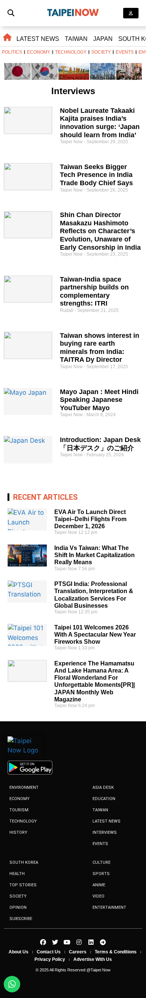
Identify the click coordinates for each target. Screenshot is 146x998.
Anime (98, 885)
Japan (103, 39)
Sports (101, 873)
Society (101, 52)
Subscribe (20, 918)
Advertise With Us (92, 959)
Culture (101, 862)
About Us (18, 952)
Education (103, 798)
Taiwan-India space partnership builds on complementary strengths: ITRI (94, 291)
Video (98, 896)
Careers (77, 952)
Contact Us (49, 952)
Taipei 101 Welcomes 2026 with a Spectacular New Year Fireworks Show (95, 634)
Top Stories (23, 885)
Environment (24, 787)
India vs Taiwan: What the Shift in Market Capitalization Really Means (94, 555)
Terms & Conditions (116, 952)
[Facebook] (43, 942)
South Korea (23, 862)
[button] (11, 13)
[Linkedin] (91, 942)
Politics (12, 52)
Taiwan (76, 39)
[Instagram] (79, 942)
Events (125, 52)
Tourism (18, 810)
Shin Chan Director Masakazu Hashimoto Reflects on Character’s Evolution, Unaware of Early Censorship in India (100, 231)
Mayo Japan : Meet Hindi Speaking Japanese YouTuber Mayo (99, 400)
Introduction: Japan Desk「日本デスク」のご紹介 (100, 444)
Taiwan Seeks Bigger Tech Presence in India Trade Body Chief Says (96, 175)
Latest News (37, 39)
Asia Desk (103, 787)
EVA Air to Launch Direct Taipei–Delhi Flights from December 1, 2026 (90, 519)
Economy (38, 52)
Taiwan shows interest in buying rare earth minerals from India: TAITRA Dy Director (99, 348)
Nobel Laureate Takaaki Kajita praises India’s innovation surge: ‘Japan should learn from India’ (100, 123)
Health (17, 873)
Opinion (18, 907)
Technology (70, 52)
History (18, 832)
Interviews (104, 832)
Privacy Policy (49, 959)
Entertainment (109, 907)
